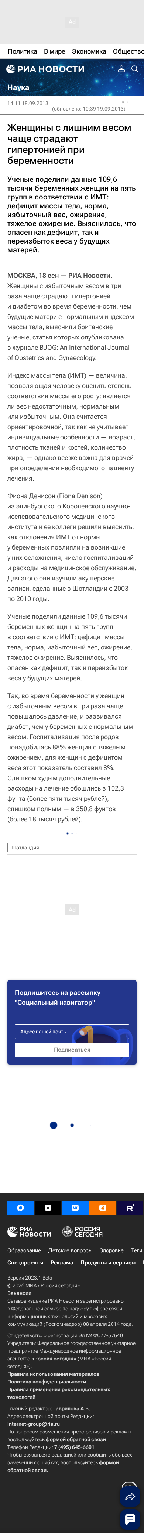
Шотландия (25, 847)
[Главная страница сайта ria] (44, 69)
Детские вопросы (70, 1250)
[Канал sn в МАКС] (20, 1208)
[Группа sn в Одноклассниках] (102, 1208)
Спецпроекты (25, 1262)
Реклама (62, 1262)
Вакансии (19, 1293)
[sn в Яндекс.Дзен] (48, 1208)
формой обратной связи (76, 1439)
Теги (136, 1250)
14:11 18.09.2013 (27, 103)
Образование (24, 1250)
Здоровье (112, 1250)
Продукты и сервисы (108, 1262)
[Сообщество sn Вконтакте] (75, 1208)
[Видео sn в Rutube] (130, 1208)
